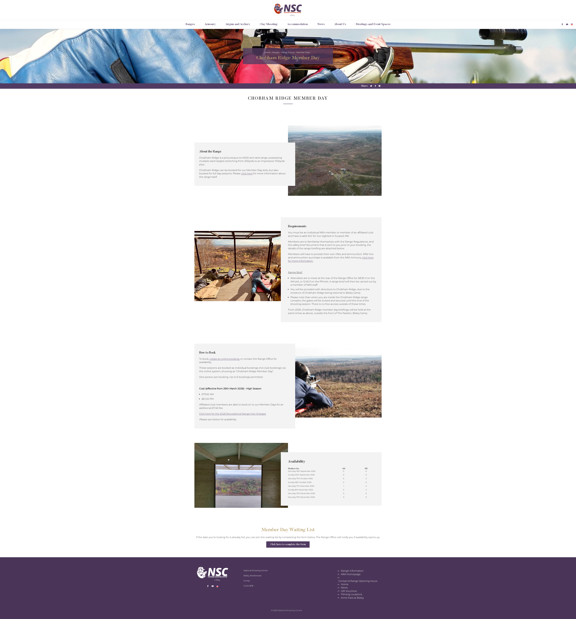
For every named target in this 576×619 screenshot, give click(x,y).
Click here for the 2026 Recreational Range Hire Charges (232, 413)
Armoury (210, 24)
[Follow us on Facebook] (562, 24)
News (321, 24)
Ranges (190, 24)
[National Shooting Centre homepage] (288, 10)
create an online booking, (225, 358)
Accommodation (297, 24)
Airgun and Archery (237, 24)
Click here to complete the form (288, 544)
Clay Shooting (269, 24)
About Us (340, 24)
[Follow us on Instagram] (572, 24)
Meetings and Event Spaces (373, 24)
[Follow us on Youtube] (567, 24)
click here (247, 173)
